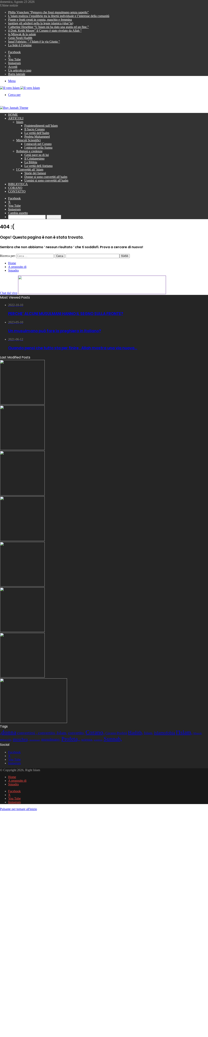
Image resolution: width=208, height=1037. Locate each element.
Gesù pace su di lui (36, 155)
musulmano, (51, 739)
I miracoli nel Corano (38, 144)
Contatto (17, 191)
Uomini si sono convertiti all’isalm (46, 180)
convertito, (76, 733)
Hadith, (135, 732)
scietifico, (98, 740)
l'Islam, (184, 732)
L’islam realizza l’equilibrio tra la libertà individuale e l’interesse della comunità (58, 16)
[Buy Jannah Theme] (14, 107)
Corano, (95, 732)
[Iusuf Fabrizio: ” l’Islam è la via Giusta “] (22, 631)
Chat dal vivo (8, 293)
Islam (19, 122)
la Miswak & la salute (22, 34)
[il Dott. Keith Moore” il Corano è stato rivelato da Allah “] (22, 676)
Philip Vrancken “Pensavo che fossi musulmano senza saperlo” (48, 12)
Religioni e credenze (29, 151)
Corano (15, 187)
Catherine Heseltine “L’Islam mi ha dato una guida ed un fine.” (48, 27)
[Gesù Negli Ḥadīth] (22, 403)
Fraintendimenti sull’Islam (41, 125)
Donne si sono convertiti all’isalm (45, 177)
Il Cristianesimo (34, 158)
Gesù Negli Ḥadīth (20, 38)
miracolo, (6, 739)
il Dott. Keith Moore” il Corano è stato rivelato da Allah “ (45, 30)
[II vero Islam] (20, 88)
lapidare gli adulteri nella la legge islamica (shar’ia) (40, 23)
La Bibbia (30, 162)
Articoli (15, 118)
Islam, (148, 733)
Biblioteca (18, 184)
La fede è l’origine (20, 45)
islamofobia (164, 732)
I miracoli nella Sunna (38, 147)
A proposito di (17, 266)
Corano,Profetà (116, 733)
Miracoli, (197, 733)
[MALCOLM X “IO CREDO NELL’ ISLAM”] (33, 722)
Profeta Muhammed (37, 136)
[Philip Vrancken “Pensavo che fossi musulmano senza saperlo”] (22, 585)
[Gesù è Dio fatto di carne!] (22, 494)
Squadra (13, 270)
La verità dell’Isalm (36, 133)
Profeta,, (70, 739)
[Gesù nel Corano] (22, 540)
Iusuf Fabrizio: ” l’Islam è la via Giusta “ (34, 41)
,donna (8, 732)
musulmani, (34, 740)
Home (13, 114)
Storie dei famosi (35, 173)
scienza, (87, 739)
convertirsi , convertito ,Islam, (42, 733)
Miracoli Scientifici (28, 140)
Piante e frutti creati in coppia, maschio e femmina (40, 19)
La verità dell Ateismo (38, 166)
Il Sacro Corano (34, 129)
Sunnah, (113, 739)
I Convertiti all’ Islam (29, 169)
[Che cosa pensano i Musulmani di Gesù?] (22, 449)
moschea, (21, 739)
